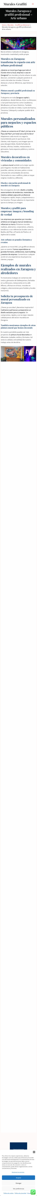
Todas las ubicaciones (18, 1149)
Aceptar (18, 1178)
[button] (34, 1152)
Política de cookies (9, 1193)
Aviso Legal (30, 1193)
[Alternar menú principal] (33, 4)
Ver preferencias (18, 1189)
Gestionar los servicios (18, 1172)
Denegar (18, 1183)
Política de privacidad (20, 1193)
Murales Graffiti (15, 4)
